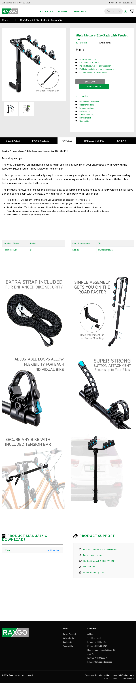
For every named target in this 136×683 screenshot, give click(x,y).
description (13, 141)
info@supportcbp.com (93, 572)
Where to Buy (69, 638)
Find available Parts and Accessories (100, 549)
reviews (121, 141)
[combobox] (114, 11)
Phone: (97, 646)
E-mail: (99, 662)
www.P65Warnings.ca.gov (123, 675)
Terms (105, 678)
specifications (40, 141)
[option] (11, 109)
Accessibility (68, 646)
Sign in (113, 3)
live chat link (89, 566)
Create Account (69, 634)
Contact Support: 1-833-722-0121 (99, 561)
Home (5, 20)
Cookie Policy (128, 678)
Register (128, 3)
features (66, 141)
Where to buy (94, 86)
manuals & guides (94, 141)
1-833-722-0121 (23, 3)
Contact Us (67, 642)
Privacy (115, 678)
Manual (32, 550)
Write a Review (105, 43)
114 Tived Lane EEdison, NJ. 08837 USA (96, 640)
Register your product (93, 555)
